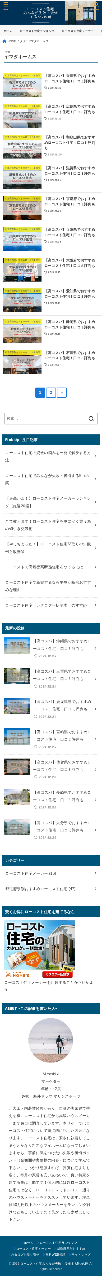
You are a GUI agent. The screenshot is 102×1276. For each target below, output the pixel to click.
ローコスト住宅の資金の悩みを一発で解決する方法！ (48, 456)
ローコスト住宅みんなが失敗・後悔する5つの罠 (54, 1263)
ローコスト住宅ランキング (37, 31)
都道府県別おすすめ (71, 1248)
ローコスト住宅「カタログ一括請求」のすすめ (46, 605)
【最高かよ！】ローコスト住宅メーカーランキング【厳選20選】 (48, 502)
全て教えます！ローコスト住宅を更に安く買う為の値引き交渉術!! (48, 525)
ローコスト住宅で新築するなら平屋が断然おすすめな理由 (48, 586)
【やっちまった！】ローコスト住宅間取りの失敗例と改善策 (48, 547)
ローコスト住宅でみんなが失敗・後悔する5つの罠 (47, 479)
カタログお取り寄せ (25, 1254)
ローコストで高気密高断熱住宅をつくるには (44, 567)
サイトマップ (80, 1254)
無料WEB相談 (55, 1254)
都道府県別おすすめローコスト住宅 (40, 889)
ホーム (8, 31)
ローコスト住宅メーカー (78, 31)
